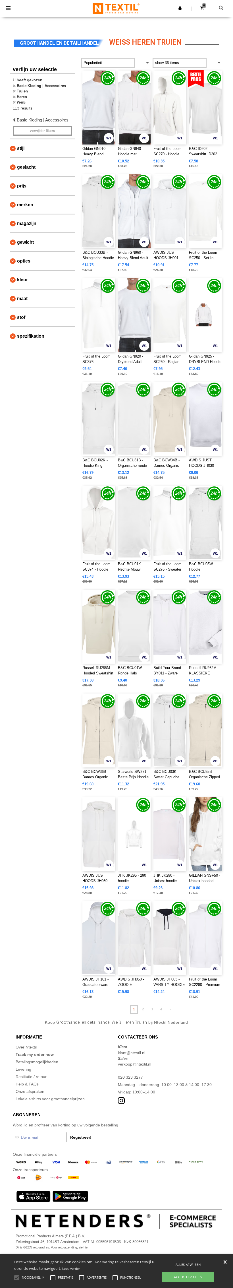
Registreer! (80, 1137)
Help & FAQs (27, 1084)
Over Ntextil (26, 1047)
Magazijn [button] (26, 223)
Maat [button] (22, 298)
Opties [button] (23, 261)
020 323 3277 (130, 1077)
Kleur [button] (22, 279)
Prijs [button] (21, 185)
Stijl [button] (20, 148)
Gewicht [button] (25, 242)
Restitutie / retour (31, 1076)
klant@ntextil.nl (131, 1052)
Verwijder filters (42, 131)
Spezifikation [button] (30, 336)
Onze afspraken (30, 1091)
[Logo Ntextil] (116, 8)
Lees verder (71, 1268)
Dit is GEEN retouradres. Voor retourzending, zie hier (52, 1247)
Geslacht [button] (26, 167)
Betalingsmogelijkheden (37, 1062)
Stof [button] (21, 317)
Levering (23, 1069)
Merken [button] (25, 204)
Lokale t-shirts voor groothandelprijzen (50, 1099)
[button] (180, 8)
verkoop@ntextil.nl (134, 1064)
